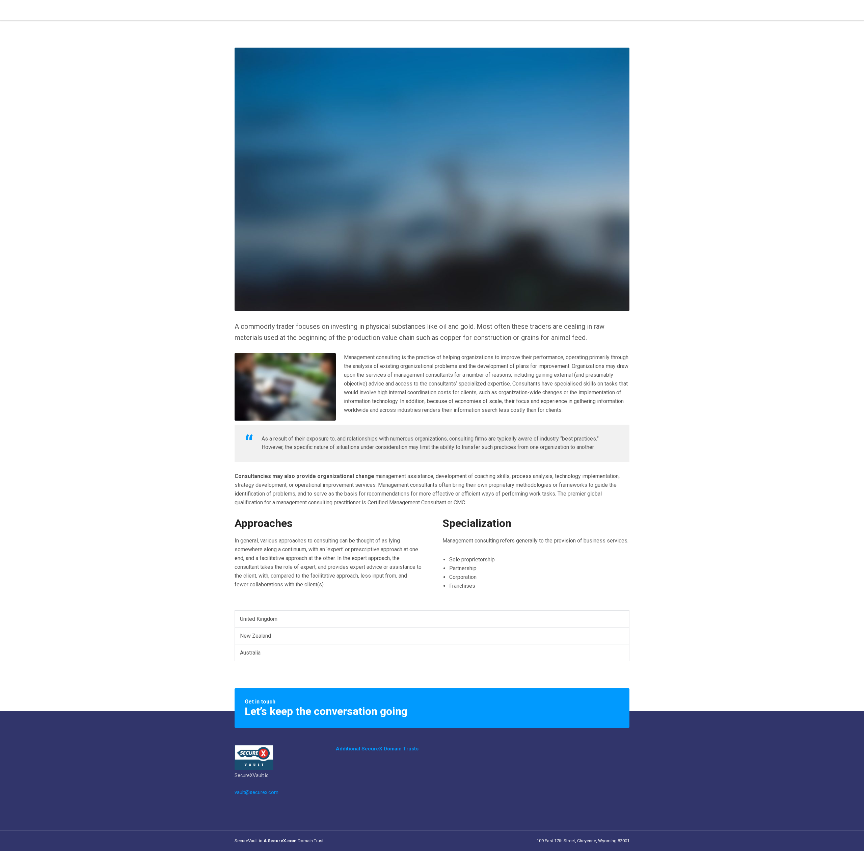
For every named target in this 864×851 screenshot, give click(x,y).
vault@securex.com (256, 792)
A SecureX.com (280, 840)
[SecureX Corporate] (254, 757)
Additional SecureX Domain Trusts (377, 749)
